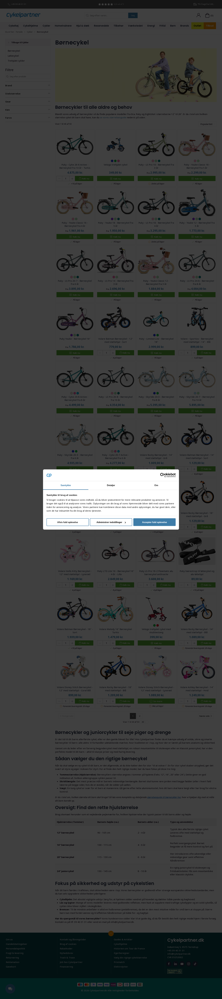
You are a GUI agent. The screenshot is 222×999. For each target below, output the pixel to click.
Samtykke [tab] (66, 485)
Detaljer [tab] (111, 485)
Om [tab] (156, 485)
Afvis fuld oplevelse (67, 522)
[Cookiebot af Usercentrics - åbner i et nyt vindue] (162, 475)
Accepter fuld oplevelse (154, 522)
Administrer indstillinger (109, 522)
